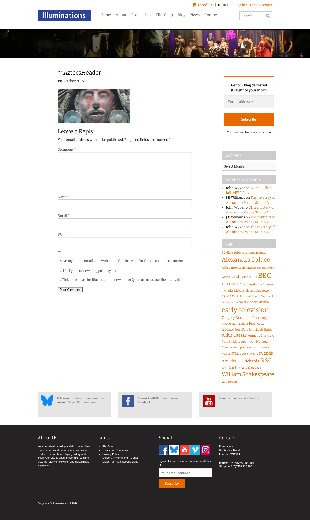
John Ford (241, 329)
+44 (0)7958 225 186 (240, 466)
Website (64, 235)
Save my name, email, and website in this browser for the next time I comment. (122, 261)
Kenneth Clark (258, 336)
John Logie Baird (260, 329)
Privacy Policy (110, 454)
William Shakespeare (248, 374)
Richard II (251, 361)
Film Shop (164, 15)
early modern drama (254, 302)
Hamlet (251, 318)
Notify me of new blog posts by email (91, 271)
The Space (254, 367)
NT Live (236, 353)
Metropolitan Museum (246, 347)
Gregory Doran (234, 317)
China (249, 290)
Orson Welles (250, 353)
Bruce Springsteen (245, 284)
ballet (253, 277)
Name (64, 197)
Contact (211, 15)
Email (63, 216)
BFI (225, 284)
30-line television (235, 253)
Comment (67, 150)
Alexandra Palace (246, 259)
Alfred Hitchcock (233, 267)
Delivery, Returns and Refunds (120, 457)
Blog (181, 15)
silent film (228, 367)
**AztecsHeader (79, 72)
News (195, 15)
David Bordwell (241, 296)
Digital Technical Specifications (120, 461)
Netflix (226, 353)
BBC (264, 275)
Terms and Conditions (115, 450)
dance (227, 296)
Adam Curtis (258, 252)
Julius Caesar (234, 335)
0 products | (212, 5)
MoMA (265, 347)
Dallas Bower (261, 290)
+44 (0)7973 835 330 (241, 462)
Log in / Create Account (253, 5)
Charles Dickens (234, 290)
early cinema (230, 302)
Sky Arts (241, 367)
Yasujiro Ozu (229, 381)
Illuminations (240, 323)
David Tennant (262, 296)
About (121, 15)
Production (141, 15)
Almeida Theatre (256, 267)
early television (245, 310)
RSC (266, 360)
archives (239, 276)
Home (106, 15)
